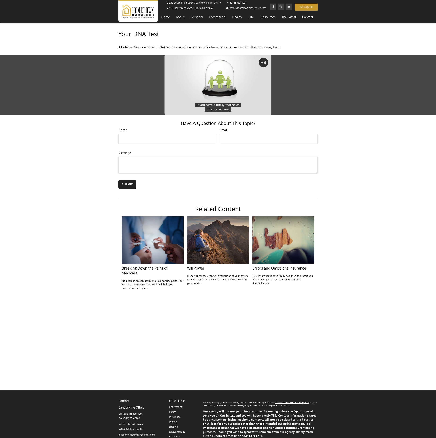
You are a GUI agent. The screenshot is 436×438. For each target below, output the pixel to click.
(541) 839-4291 (238, 2)
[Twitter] (281, 7)
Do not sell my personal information (274, 405)
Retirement (175, 407)
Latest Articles (177, 431)
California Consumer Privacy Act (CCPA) (292, 402)
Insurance (175, 416)
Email (224, 130)
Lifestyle (173, 426)
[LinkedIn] (289, 7)
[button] (165, 16)
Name (122, 130)
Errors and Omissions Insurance (279, 268)
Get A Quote (306, 7)
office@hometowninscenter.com (246, 8)
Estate (172, 411)
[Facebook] (273, 7)
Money (173, 421)
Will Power (195, 268)
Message (124, 153)
